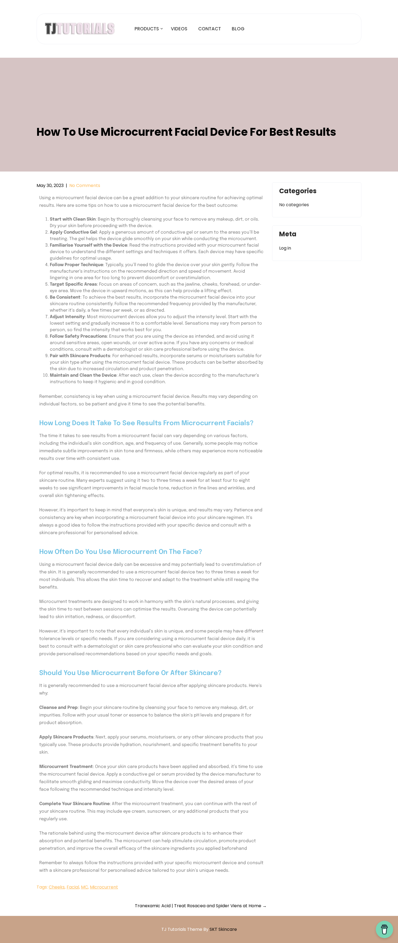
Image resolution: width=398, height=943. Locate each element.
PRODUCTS (147, 28)
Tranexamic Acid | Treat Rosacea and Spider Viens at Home (201, 906)
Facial (73, 887)
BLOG (238, 28)
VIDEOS (179, 28)
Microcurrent (104, 887)
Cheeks (57, 887)
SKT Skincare (223, 929)
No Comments (84, 185)
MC (84, 887)
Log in (285, 248)
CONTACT (209, 28)
